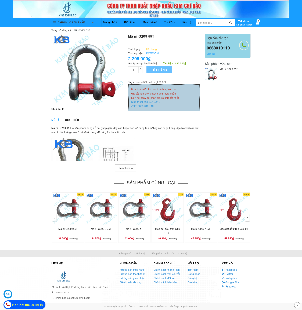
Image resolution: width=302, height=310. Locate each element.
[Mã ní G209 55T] (211, 74)
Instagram (231, 278)
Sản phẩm (149, 22)
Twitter (229, 274)
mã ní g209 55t (157, 82)
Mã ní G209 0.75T (101, 228)
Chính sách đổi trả (164, 278)
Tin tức (169, 22)
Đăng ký (192, 278)
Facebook (231, 269)
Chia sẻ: (56, 109)
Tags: (131, 82)
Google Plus (232, 282)
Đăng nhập (194, 274)
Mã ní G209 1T (134, 228)
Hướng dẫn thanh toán (132, 274)
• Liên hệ (182, 253)
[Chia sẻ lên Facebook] (63, 109)
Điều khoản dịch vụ (131, 282)
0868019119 (218, 48)
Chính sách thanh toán (167, 269)
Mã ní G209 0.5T (68, 228)
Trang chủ (109, 22)
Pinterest (230, 286)
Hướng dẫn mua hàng (132, 269)
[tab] (55, 119)
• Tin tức (169, 253)
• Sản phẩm (156, 253)
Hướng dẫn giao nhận (132, 278)
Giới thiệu (130, 22)
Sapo (194, 306)
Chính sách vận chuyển (167, 274)
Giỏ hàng (193, 282)
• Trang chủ (125, 253)
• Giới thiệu (140, 253)
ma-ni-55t (141, 82)
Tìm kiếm (193, 269)
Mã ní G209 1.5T (200, 228)
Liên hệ (186, 22)
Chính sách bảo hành (166, 282)
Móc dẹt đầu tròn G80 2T (234, 228)
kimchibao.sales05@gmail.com (72, 298)
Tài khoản (244, 21)
